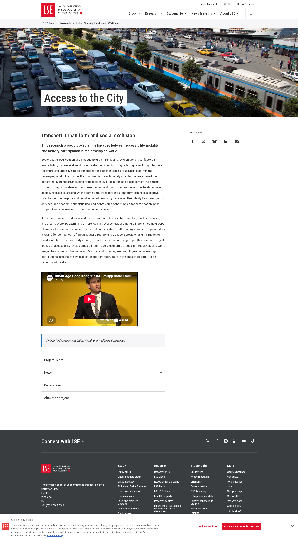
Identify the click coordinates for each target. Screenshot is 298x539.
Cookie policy (234, 505)
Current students (209, 4)
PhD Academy (198, 491)
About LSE (227, 13)
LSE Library (197, 481)
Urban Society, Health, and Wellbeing (98, 23)
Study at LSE (125, 472)
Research (151, 13)
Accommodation (200, 476)
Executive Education (129, 491)
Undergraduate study (129, 476)
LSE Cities (47, 23)
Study (132, 13)
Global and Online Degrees (132, 486)
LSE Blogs (159, 476)
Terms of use (234, 510)
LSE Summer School (129, 508)
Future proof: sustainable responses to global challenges (167, 508)
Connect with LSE (60, 441)
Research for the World (166, 481)
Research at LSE (163, 472)
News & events (201, 13)
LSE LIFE (195, 513)
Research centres (163, 501)
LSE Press (159, 486)
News (48, 372)
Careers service (199, 486)
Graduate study (126, 481)
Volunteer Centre (200, 508)
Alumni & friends (245, 4)
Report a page (234, 501)
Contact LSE (233, 496)
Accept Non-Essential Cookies (241, 526)
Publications (52, 385)
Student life (175, 13)
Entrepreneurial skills (202, 496)
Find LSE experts (163, 496)
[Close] (292, 526)
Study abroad (125, 513)
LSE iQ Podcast (162, 491)
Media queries (234, 481)
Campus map (234, 491)
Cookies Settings (236, 472)
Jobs (229, 486)
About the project (56, 398)
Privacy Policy (55, 535)
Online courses (126, 496)
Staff (227, 4)
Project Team (53, 360)
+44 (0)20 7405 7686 (52, 505)
